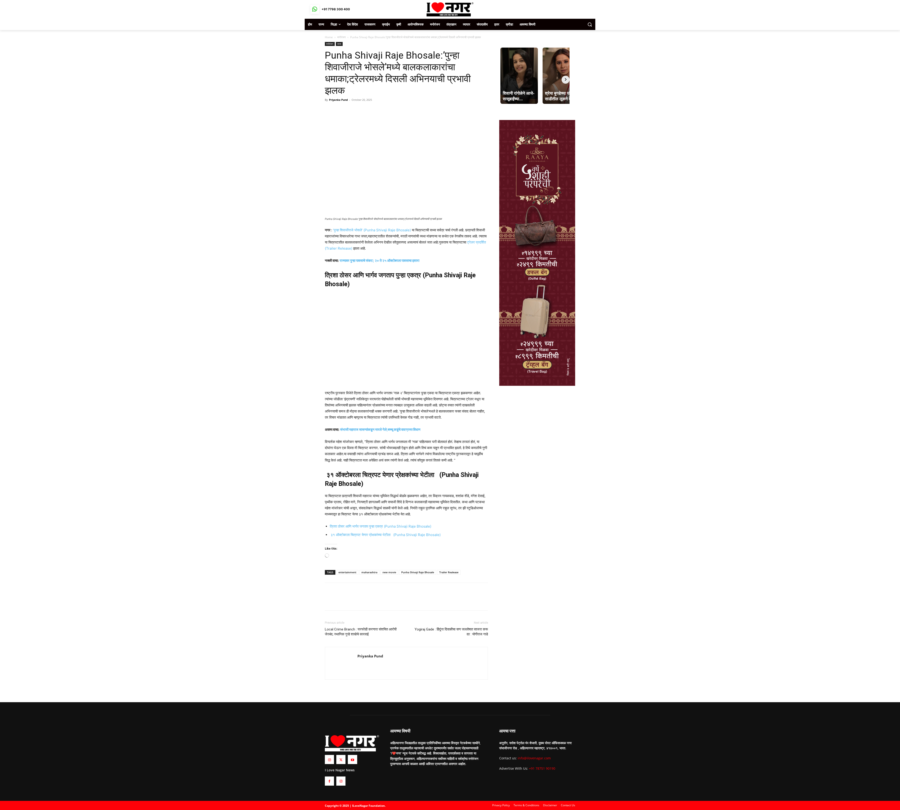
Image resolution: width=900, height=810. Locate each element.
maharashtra (369, 572)
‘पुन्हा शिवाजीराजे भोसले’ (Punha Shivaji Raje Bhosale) (371, 230)
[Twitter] (340, 110)
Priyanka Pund (338, 99)
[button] (589, 24)
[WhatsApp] (351, 110)
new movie (389, 572)
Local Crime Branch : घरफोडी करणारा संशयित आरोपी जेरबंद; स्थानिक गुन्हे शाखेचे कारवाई (361, 631)
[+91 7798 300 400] (314, 9)
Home (329, 37)
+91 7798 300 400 (336, 9)
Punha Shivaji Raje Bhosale (417, 572)
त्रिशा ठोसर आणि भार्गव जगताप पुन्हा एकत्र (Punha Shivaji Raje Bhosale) (380, 526)
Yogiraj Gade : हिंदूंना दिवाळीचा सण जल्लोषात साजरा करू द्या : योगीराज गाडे (451, 631)
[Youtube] (352, 759)
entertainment (347, 572)
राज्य (339, 43)
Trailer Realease (448, 572)
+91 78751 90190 (542, 768)
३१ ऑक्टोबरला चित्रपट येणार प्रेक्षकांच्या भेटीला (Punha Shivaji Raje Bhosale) (385, 534)
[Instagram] (329, 759)
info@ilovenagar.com (534, 758)
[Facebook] (329, 110)
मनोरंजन (341, 37)
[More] (362, 110)
